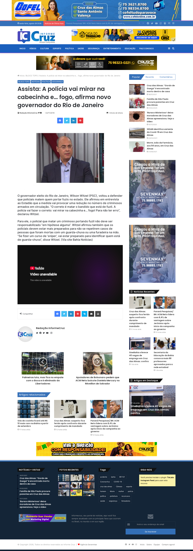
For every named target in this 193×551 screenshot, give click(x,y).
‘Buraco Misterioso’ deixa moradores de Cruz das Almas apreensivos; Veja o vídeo (160, 117)
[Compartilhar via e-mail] (91, 314)
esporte (129, 486)
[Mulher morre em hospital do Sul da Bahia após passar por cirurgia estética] (88, 485)
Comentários (166, 77)
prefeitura (114, 496)
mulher (121, 491)
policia (130, 491)
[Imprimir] (98, 314)
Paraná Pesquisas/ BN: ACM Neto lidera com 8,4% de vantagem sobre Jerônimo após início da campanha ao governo (117, 23)
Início (21, 75)
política (103, 496)
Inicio (22, 48)
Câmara (119, 486)
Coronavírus (105, 482)
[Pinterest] (80, 120)
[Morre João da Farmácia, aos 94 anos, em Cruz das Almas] (137, 146)
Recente (150, 77)
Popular (136, 77)
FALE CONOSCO (146, 48)
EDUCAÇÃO (130, 48)
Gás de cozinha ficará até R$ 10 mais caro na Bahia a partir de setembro (33, 423)
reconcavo (126, 496)
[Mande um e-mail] (41, 113)
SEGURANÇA (93, 48)
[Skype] (84, 314)
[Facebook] (60, 120)
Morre (112, 491)
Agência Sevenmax (88, 544)
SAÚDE (81, 48)
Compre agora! (168, 544)
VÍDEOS (32, 48)
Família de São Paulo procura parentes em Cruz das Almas (160, 102)
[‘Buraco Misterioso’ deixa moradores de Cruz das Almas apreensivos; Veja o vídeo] (137, 116)
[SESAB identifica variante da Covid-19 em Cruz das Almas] (137, 133)
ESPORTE (57, 48)
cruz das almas (106, 486)
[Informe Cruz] (36, 36)
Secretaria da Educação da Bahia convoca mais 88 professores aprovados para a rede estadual (164, 360)
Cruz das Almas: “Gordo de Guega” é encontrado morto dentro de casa (161, 88)
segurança (113, 501)
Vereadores (125, 501)
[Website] (37, 333)
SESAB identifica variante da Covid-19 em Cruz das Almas (160, 132)
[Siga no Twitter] (39, 113)
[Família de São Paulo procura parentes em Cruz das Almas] (137, 103)
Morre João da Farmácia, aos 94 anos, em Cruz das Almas (160, 145)
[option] (152, 400)
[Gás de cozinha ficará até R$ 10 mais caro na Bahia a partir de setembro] (34, 409)
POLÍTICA (69, 48)
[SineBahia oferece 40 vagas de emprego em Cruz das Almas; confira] (140, 343)
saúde (102, 501)
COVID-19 (118, 482)
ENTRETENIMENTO (112, 48)
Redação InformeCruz (29, 113)
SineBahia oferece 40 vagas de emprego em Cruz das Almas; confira (139, 357)
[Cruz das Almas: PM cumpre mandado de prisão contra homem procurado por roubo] (63, 493)
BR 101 (122, 477)
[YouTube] (48, 333)
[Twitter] (67, 120)
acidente (103, 477)
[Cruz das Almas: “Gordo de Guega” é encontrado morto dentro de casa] (137, 89)
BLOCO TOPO (32, 75)
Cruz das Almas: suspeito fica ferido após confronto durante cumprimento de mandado (70, 423)
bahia (113, 477)
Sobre (149, 544)
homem (103, 491)
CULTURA (44, 48)
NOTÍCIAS (36, 82)
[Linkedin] (73, 120)
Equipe (157, 544)
